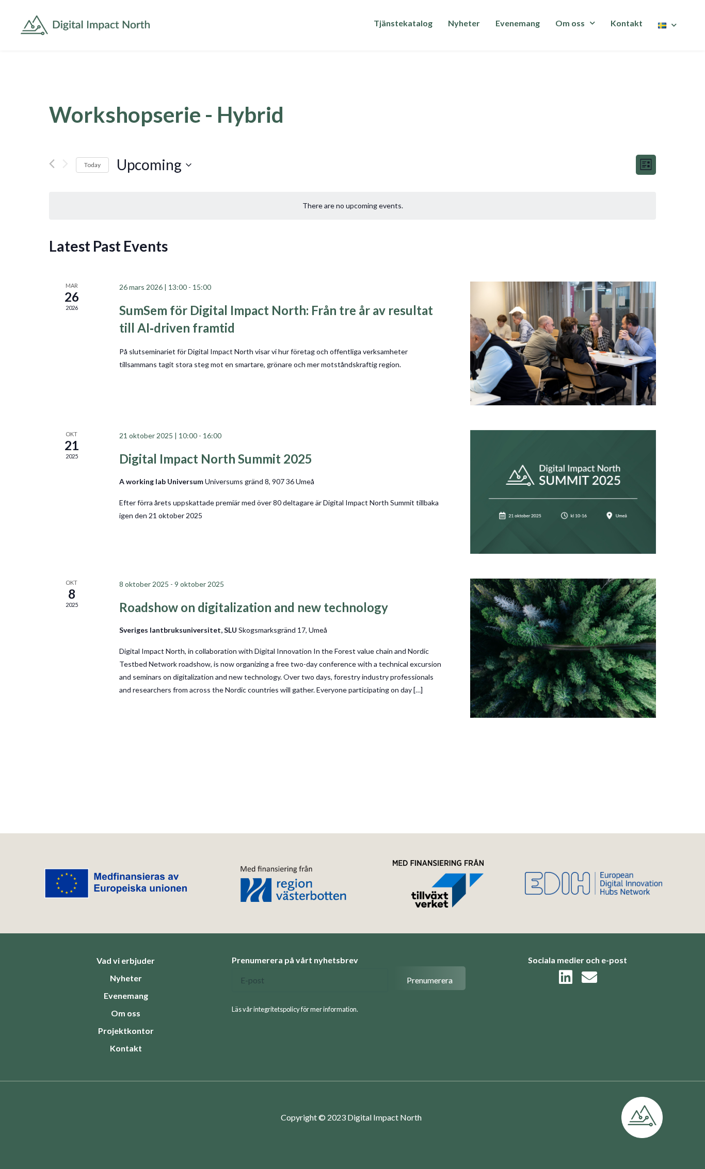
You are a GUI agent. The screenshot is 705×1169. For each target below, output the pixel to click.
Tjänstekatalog (403, 23)
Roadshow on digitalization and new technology (253, 607)
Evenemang (517, 23)
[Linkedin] (565, 977)
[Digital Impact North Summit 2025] (563, 492)
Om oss (125, 1013)
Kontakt (627, 23)
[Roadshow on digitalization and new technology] (563, 648)
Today (92, 165)
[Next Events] (65, 164)
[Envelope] (589, 977)
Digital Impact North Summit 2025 (215, 458)
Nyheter (464, 23)
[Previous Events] (52, 164)
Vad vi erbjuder (126, 960)
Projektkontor (126, 1030)
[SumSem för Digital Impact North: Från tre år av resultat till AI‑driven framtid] (563, 343)
